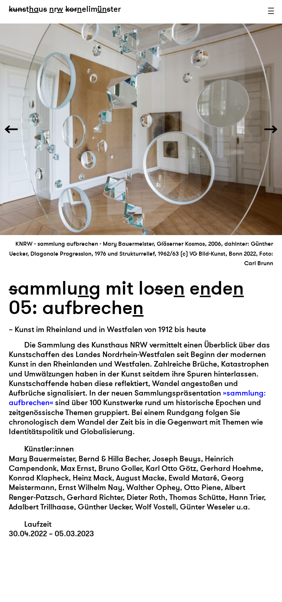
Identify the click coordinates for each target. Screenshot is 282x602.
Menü (271, 11)
